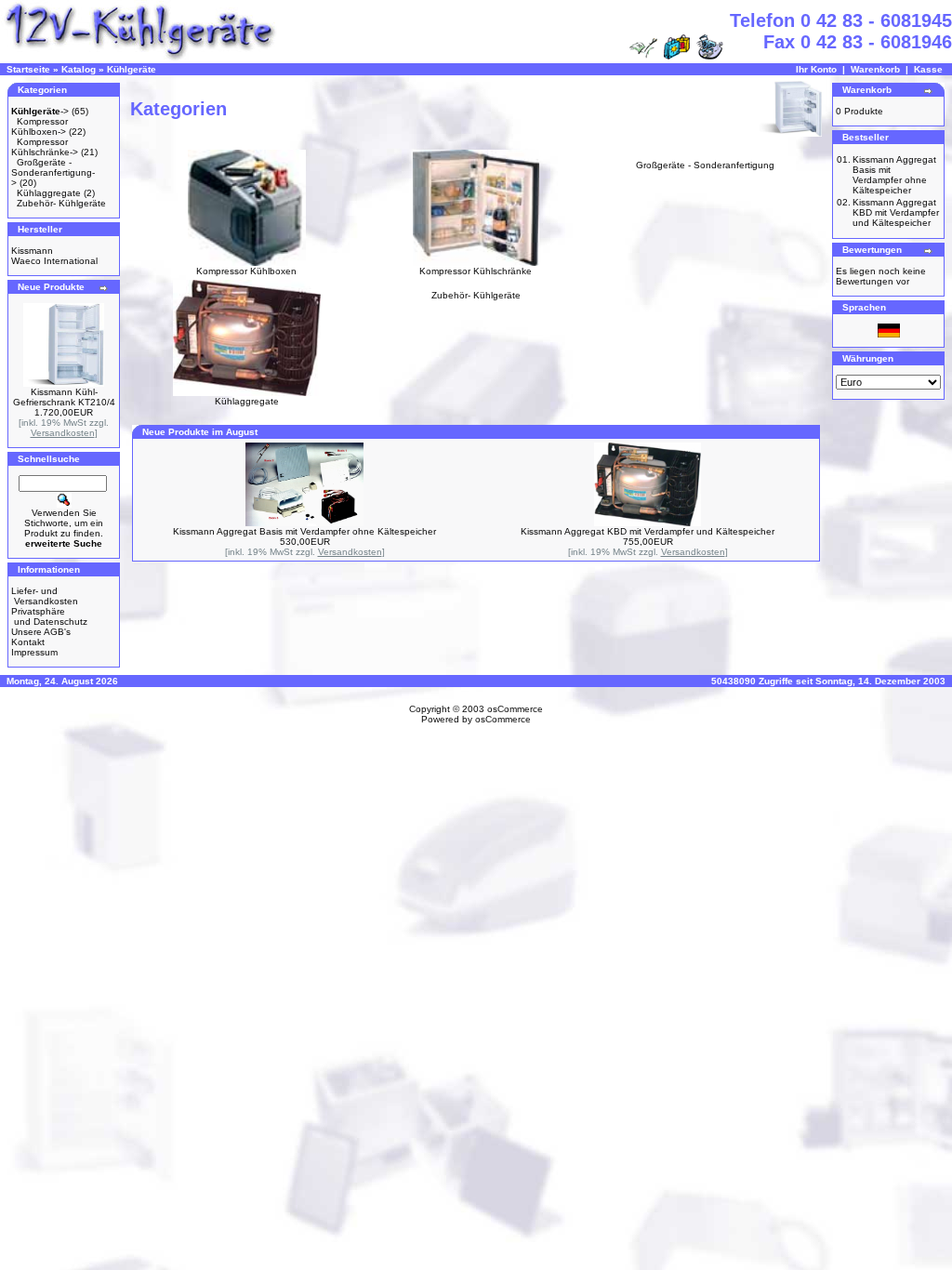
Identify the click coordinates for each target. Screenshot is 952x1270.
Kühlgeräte (131, 69)
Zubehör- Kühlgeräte (61, 203)
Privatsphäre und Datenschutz (49, 616)
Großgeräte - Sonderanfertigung (705, 165)
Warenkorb (875, 69)
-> (40, 111)
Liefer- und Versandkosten (44, 596)
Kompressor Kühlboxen (246, 271)
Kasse (928, 69)
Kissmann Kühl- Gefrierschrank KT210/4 (64, 397)
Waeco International (54, 261)
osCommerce (515, 709)
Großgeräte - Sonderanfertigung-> (53, 172)
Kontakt (28, 642)
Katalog (78, 69)
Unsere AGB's (41, 632)
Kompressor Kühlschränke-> (44, 147)
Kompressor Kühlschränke (475, 271)
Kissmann (32, 250)
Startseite (28, 69)
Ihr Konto (816, 69)
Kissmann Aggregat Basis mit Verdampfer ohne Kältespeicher (304, 531)
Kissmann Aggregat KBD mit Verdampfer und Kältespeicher (647, 531)
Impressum (34, 652)
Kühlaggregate (49, 193)
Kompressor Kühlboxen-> (39, 126)
